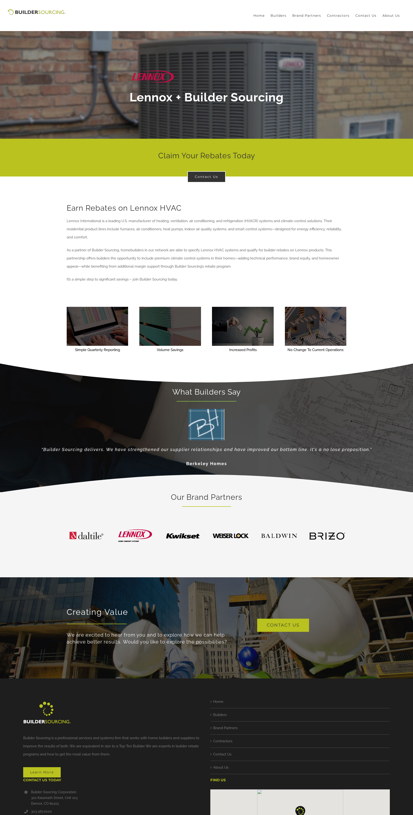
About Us (220, 767)
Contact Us (222, 754)
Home (218, 701)
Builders (220, 715)
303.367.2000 (41, 811)
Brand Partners (225, 728)
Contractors (222, 741)
